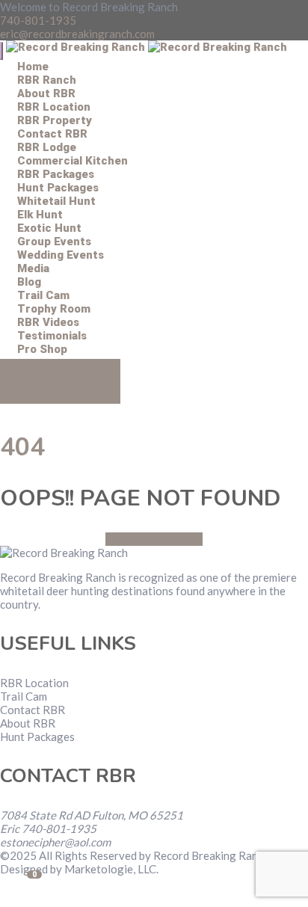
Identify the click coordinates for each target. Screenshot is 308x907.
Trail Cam (23, 696)
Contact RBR (32, 709)
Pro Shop (42, 349)
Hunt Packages (37, 736)
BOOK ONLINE (60, 381)
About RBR (27, 723)
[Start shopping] (17, 406)
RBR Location (34, 682)
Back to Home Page (154, 539)
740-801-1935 (38, 20)
